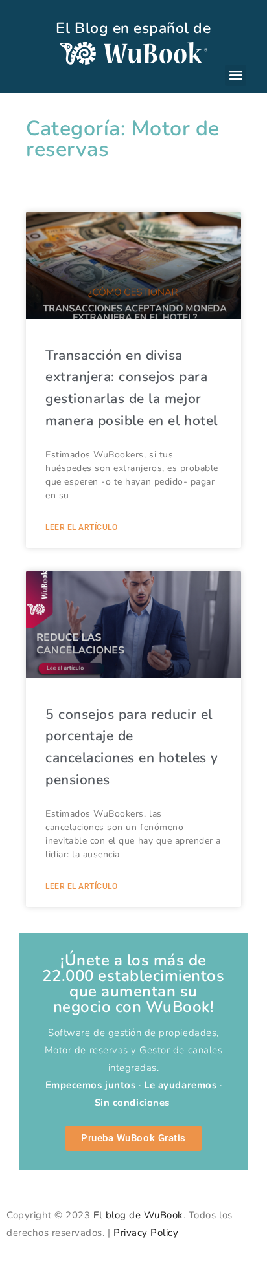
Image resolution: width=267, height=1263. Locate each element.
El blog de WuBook (138, 1215)
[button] (235, 75)
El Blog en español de (133, 28)
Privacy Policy (145, 1232)
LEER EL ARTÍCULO (81, 527)
